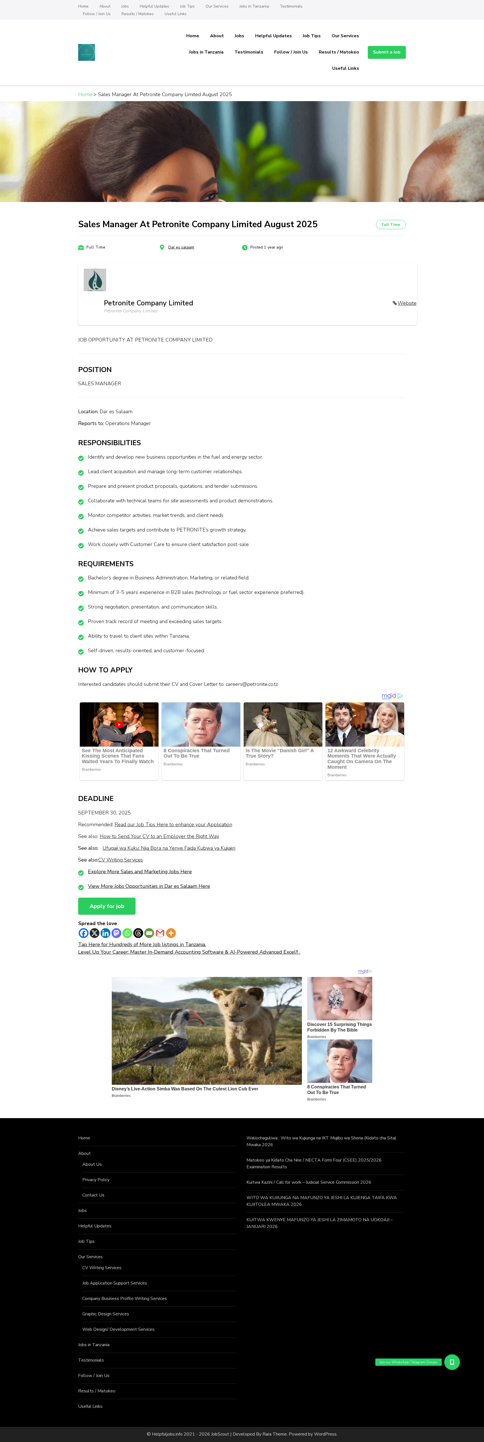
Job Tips (187, 6)
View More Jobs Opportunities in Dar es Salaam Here (149, 886)
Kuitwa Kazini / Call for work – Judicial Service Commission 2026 (308, 1182)
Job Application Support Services (114, 1283)
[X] (94, 933)
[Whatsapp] (127, 933)
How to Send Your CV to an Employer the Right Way (159, 836)
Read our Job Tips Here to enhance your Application (173, 824)
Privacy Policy (96, 1180)
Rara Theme (274, 1434)
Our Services (217, 6)
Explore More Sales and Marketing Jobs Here (140, 871)
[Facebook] (84, 933)
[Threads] (138, 933)
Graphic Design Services (105, 1314)
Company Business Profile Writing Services (124, 1298)
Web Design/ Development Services (118, 1329)
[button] (451, 1362)
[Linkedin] (105, 933)
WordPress (325, 1434)
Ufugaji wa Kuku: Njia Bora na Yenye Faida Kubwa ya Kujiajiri (169, 848)
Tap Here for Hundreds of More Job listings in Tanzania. (142, 944)
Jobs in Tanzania (254, 6)
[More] (171, 933)
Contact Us (93, 1195)
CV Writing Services (120, 859)
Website (407, 303)
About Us (92, 1164)
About (104, 6)
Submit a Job (387, 52)
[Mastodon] (116, 933)
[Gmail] (160, 933)
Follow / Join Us (97, 14)
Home (83, 6)
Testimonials (291, 6)
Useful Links (176, 14)
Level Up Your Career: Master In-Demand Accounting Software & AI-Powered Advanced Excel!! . (189, 952)
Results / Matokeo (138, 14)
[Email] (149, 933)
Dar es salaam (181, 247)
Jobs (125, 6)
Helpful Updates (154, 6)
